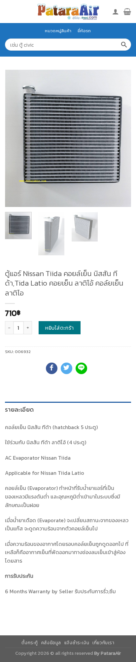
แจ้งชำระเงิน (76, 642)
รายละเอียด (19, 409)
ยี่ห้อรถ (84, 31)
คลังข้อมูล (51, 642)
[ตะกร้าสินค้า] (127, 11)
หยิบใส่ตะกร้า (59, 328)
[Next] (120, 138)
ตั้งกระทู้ (29, 642)
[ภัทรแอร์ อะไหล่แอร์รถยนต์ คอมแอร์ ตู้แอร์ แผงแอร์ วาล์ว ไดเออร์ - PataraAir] (68, 11)
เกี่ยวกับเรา (103, 642)
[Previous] (16, 138)
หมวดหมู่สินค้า (58, 31)
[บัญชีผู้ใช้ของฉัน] (115, 11)
